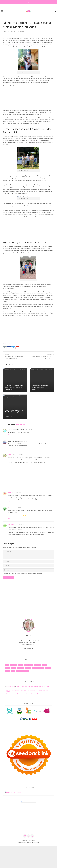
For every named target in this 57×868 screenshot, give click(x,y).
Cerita (25, 664)
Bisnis (14, 31)
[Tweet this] (13, 347)
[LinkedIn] (28, 836)
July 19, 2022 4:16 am (24, 441)
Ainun (9, 492)
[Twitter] (25, 836)
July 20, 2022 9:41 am (19, 524)
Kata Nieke (11, 524)
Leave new (20, 425)
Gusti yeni (10, 507)
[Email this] (5, 347)
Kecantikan (28, 667)
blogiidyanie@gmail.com (29, 650)
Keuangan (47, 667)
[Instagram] (32, 836)
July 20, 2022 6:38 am (16, 492)
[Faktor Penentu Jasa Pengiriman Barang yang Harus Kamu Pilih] (15, 380)
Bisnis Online (13, 664)
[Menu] (28, 2)
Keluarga (34, 667)
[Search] (55, 11)
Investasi (14, 667)
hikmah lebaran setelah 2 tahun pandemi (21, 44)
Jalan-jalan (20, 667)
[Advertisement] (28, 98)
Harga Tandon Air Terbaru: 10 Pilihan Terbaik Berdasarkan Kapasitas (34, 693)
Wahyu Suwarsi (10, 690)
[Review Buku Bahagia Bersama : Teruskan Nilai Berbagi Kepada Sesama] (15, 406)
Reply (9, 434)
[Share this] (9, 347)
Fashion (44, 664)
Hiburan (8, 667)
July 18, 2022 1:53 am (29, 429)
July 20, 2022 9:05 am (19, 507)
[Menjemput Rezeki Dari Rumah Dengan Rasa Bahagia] (42, 380)
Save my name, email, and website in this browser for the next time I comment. (23, 573)
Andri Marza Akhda (11, 693)
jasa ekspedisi (8, 343)
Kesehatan (41, 667)
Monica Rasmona (10, 686)
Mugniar (10, 454)
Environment (37, 664)
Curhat (30, 664)
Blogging (20, 664)
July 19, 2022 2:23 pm (18, 454)
